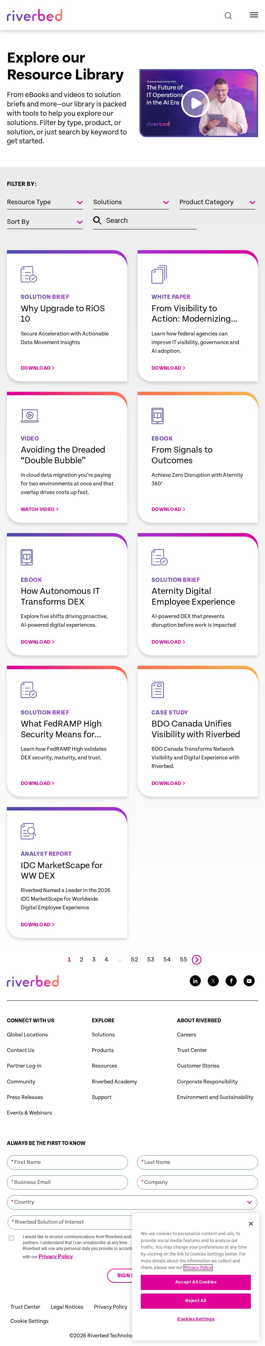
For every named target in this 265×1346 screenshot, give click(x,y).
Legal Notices (67, 1307)
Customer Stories (198, 1066)
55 (183, 960)
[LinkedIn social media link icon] (195, 980)
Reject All (195, 1301)
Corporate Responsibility (207, 1082)
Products (103, 1050)
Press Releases (25, 1097)
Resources (104, 1066)
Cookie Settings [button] (29, 1321)
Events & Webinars (29, 1113)
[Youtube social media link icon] (249, 980)
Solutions (103, 1035)
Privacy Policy (56, 1256)
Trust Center (192, 1050)
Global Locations (27, 1035)
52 (134, 960)
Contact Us (21, 1050)
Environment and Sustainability (215, 1097)
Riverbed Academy (114, 1082)
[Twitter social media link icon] (213, 980)
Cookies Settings (196, 1319)
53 (150, 960)
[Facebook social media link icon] (231, 980)
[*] (67, 1154)
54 (167, 960)
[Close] (250, 1223)
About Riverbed (199, 1020)
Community (21, 1082)
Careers (186, 1035)
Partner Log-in (24, 1066)
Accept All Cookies (196, 1282)
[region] (195, 1276)
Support (101, 1097)
